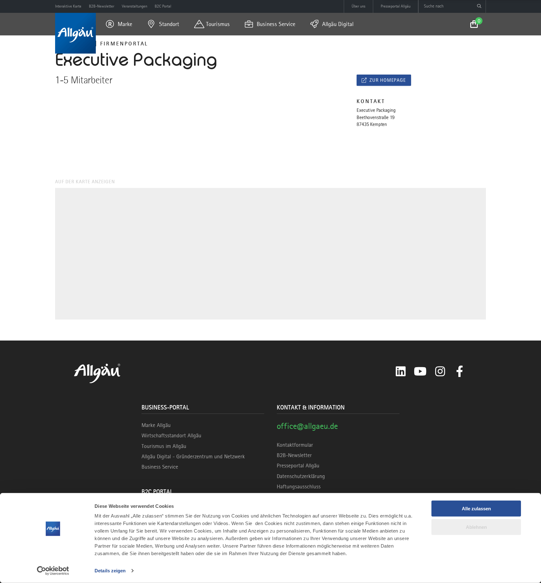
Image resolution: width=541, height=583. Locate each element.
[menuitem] (119, 24)
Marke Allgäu (156, 425)
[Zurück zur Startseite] (75, 33)
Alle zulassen (476, 508)
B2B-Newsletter (294, 455)
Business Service (160, 467)
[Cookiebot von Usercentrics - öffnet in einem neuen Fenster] (53, 570)
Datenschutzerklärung (301, 476)
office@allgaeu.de (307, 426)
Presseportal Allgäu (298, 465)
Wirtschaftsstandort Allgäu (171, 435)
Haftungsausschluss (299, 486)
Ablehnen (476, 526)
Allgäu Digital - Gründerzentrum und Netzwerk (193, 456)
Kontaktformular (295, 445)
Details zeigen (110, 570)
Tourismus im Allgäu (164, 446)
